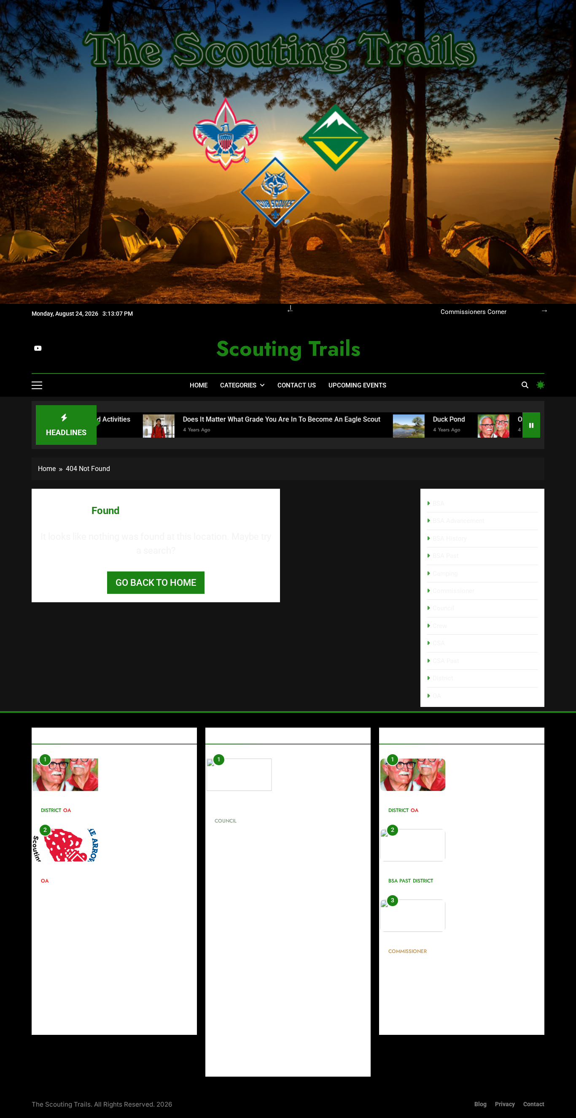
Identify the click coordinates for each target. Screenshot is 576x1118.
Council (443, 608)
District (443, 678)
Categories (238, 385)
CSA (439, 643)
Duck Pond (392, 419)
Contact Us (296, 385)
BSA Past (446, 556)
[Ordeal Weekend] (436, 430)
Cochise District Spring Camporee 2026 (451, 868)
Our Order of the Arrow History (91, 868)
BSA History (450, 538)
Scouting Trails (288, 348)
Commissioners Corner (473, 312)
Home (198, 385)
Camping (445, 573)
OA (437, 696)
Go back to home (156, 582)
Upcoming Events (357, 385)
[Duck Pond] (352, 430)
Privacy (505, 1104)
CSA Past (446, 661)
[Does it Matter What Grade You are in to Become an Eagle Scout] (102, 430)
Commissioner (453, 591)
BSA (438, 503)
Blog (480, 1104)
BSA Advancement (458, 521)
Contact (533, 1104)
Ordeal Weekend (486, 419)
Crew (440, 626)
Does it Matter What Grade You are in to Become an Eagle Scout (224, 419)
